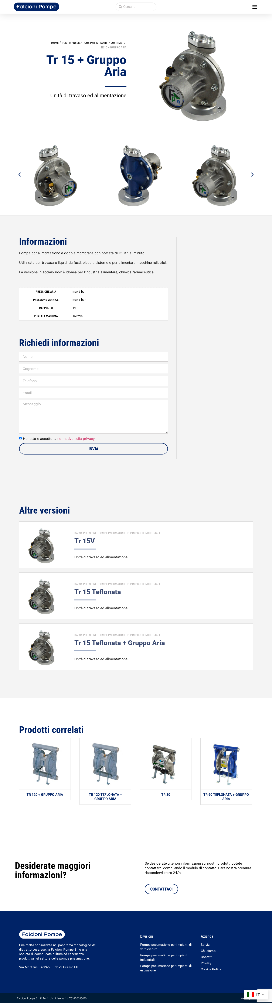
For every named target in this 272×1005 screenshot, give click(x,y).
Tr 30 (165, 795)
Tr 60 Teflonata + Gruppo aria (226, 797)
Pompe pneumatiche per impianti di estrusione (166, 968)
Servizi (205, 945)
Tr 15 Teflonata (97, 592)
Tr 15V (84, 541)
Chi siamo (208, 951)
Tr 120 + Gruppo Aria (45, 795)
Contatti (207, 957)
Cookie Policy (211, 969)
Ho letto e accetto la (59, 438)
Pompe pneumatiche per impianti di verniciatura (166, 947)
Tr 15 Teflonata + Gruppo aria (119, 643)
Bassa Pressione (85, 533)
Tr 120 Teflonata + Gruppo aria (105, 797)
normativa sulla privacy (76, 438)
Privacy (206, 963)
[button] (254, 7)
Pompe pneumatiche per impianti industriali (92, 42)
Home (55, 42)
